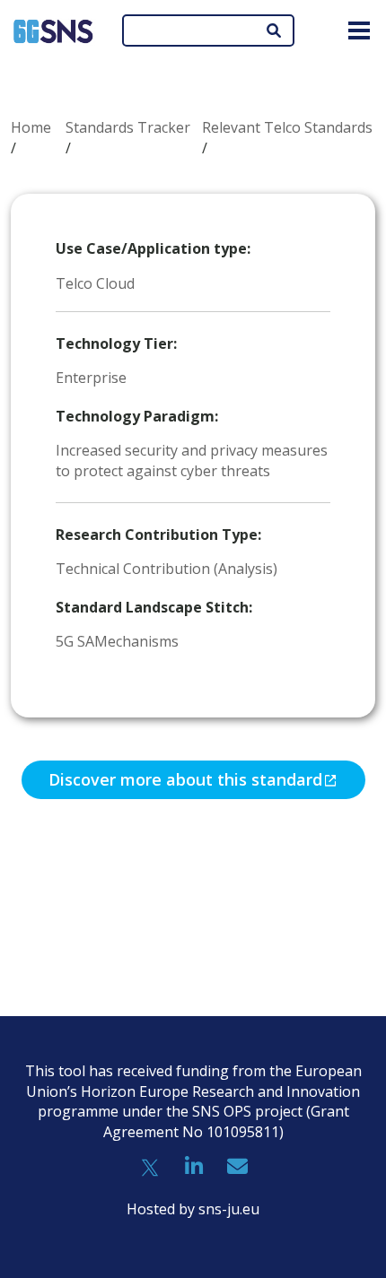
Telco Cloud (95, 283)
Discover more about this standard (185, 779)
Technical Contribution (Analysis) (166, 568)
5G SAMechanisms (117, 641)
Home (31, 127)
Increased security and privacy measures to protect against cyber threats (192, 460)
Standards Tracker (128, 127)
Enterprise (91, 377)
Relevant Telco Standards (287, 127)
